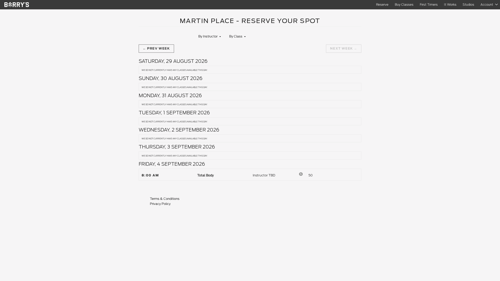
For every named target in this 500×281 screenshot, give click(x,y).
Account (486, 4)
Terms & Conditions (164, 199)
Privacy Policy (160, 204)
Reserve (382, 4)
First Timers (429, 4)
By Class (236, 36)
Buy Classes (404, 4)
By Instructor (208, 36)
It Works (450, 4)
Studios (468, 4)
